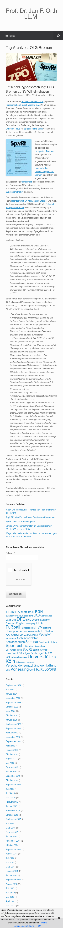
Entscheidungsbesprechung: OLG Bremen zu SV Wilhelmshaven (30, 89)
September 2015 (13, 819)
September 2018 (13, 741)
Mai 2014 (10, 862)
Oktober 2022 (12, 706)
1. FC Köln (11, 612)
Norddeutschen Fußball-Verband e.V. (23, 104)
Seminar (31, 641)
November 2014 (13, 840)
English (20, 623)
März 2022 (11, 711)
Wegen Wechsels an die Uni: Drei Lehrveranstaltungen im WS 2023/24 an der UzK (31, 535)
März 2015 (11, 827)
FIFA (39, 623)
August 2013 (11, 883)
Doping (36, 619)
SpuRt (27, 649)
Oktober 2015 (12, 814)
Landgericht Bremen (44, 151)
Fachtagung (30, 623)
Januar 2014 (11, 875)
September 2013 (13, 879)
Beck (31, 612)
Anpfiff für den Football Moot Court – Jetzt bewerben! (30, 517)
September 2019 (13, 728)
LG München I (31, 634)
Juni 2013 (10, 892)
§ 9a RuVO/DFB (44, 669)
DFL (28, 619)
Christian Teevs (13, 128)
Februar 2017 (12, 767)
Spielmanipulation (48, 642)
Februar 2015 (12, 832)
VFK (8, 669)
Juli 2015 (10, 823)
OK (39, 925)
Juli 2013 (10, 888)
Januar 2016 (11, 806)
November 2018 (13, 736)
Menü (12, 35)
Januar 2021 (11, 719)
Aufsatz (22, 612)
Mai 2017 (10, 762)
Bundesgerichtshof (14, 191)
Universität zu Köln (31, 658)
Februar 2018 (12, 749)
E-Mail (10, 553)
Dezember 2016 (13, 775)
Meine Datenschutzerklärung (30, 924)
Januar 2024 (11, 693)
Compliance (46, 615)
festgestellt (26, 181)
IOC (8, 634)
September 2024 (13, 685)
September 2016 (13, 784)
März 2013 (11, 905)
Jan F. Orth (48, 95)
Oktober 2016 (12, 780)
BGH (39, 611)
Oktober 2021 (12, 715)
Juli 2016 (10, 788)
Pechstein (45, 634)
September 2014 (13, 849)
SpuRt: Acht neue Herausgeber (20, 521)
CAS (36, 615)
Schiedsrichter (27, 638)
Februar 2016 (12, 801)
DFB (21, 618)
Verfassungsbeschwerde (25, 662)
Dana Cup (11, 619)
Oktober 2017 (12, 754)
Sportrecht (15, 645)
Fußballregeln (28, 627)
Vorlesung (19, 669)
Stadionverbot (40, 649)
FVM (39, 627)
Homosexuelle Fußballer (37, 631)
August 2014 (11, 853)
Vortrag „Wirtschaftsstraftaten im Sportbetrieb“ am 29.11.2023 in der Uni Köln (29, 527)
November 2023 (13, 698)
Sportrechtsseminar (35, 646)
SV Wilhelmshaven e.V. (32, 101)
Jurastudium (17, 634)
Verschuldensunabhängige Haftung (31, 665)
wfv (31, 669)
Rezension (11, 638)
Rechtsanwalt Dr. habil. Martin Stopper (29, 200)
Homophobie (14, 631)
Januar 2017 (11, 771)
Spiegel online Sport (33, 128)
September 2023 (13, 702)
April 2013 (10, 901)
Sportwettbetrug (14, 649)
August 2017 (11, 758)
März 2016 (11, 797)
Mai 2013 (10, 896)
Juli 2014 (10, 858)
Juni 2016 (10, 793)
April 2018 (10, 745)
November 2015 (13, 810)
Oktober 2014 (12, 844)
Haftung (47, 627)
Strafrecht (12, 653)
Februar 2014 (12, 870)
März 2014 (11, 866)
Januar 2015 (11, 836)
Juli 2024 (10, 689)
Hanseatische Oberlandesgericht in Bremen (44, 171)
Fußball (13, 627)
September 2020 (13, 723)
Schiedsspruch (15, 641)
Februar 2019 (12, 732)
